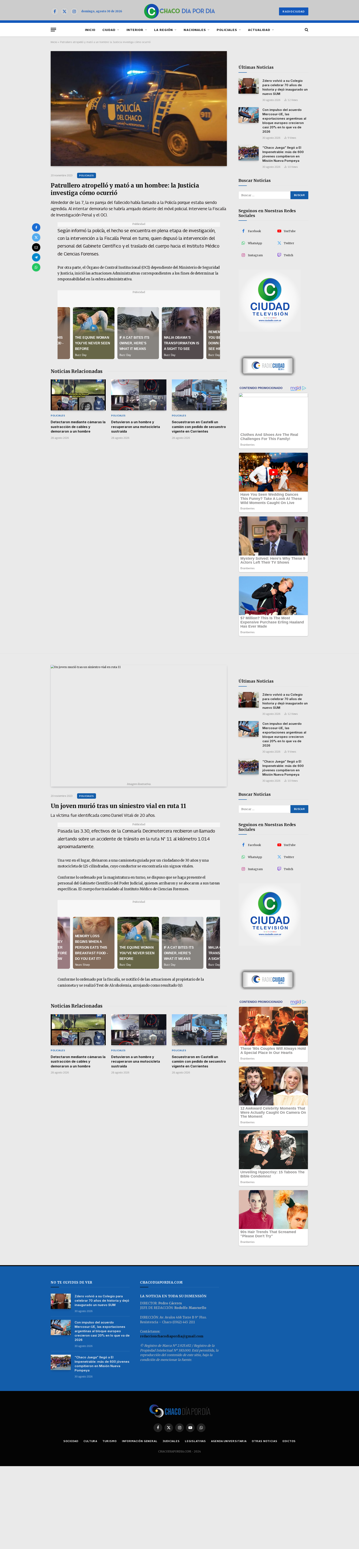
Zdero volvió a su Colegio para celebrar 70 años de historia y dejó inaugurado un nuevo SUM (285, 87)
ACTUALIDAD (259, 30)
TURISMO (109, 1441)
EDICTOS (289, 1441)
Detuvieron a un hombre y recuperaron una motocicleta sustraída (135, 426)
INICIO (90, 30)
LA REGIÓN (163, 30)
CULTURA (90, 1441)
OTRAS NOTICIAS (264, 1441)
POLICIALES (227, 30)
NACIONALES (195, 30)
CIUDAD (109, 30)
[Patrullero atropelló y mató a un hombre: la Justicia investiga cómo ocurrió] (139, 108)
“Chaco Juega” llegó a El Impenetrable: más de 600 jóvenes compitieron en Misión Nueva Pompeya (283, 154)
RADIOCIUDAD (294, 11)
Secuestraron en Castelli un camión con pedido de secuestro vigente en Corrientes (199, 426)
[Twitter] (36, 237)
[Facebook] (36, 227)
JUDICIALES (171, 1441)
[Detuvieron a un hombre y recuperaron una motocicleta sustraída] (138, 394)
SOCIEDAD (70, 1441)
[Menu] (53, 29)
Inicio (54, 42)
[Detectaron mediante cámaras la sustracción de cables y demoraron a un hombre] (78, 394)
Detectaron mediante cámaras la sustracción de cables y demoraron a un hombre (78, 426)
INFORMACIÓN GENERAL (139, 1441)
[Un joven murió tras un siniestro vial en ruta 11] (139, 722)
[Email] (36, 247)
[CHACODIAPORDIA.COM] (179, 11)
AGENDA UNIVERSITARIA (229, 1441)
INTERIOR (135, 30)
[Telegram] (36, 257)
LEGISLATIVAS (195, 1441)
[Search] (306, 29)
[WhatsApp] (36, 267)
